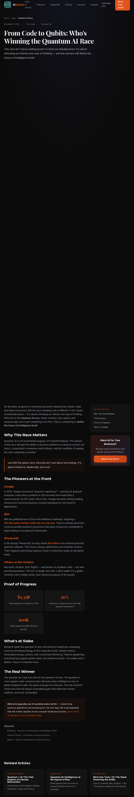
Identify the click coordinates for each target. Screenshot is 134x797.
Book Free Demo (110, 459)
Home (6, 18)
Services (81, 5)
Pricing (68, 5)
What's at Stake (101, 427)
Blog (13, 18)
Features (41, 5)
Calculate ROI (106, 4)
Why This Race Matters (104, 414)
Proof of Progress (102, 422)
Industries (55, 5)
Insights (94, 5)
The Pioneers (100, 418)
